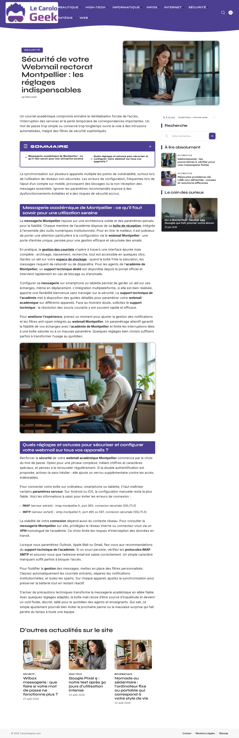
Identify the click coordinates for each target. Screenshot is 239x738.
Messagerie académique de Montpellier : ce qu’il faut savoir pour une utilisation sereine (55, 157)
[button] (214, 117)
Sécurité (32, 50)
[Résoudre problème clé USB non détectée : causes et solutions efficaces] (168, 178)
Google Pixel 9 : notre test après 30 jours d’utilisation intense (87, 684)
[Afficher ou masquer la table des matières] (110, 146)
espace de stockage (71, 259)
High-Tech (75, 674)
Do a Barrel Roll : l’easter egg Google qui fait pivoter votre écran (189, 221)
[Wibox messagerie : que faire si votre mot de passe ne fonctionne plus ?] (41, 655)
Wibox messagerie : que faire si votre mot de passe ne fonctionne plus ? (40, 686)
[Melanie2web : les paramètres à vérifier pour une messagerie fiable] (168, 160)
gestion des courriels (58, 249)
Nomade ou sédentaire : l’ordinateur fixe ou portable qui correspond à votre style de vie (131, 688)
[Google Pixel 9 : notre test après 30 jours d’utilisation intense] (87, 655)
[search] (223, 13)
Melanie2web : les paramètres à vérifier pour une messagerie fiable (196, 161)
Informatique (123, 674)
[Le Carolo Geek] (32, 12)
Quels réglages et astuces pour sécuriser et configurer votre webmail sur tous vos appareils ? (121, 159)
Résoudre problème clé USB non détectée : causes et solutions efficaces (197, 179)
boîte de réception (127, 226)
